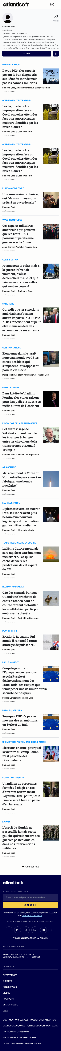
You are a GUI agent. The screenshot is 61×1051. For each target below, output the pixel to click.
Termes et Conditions (32, 915)
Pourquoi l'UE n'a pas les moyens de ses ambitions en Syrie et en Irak (20, 720)
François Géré (8, 87)
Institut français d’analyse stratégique (21, 39)
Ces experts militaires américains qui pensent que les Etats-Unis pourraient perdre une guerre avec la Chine (18, 234)
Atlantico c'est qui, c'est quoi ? (18, 954)
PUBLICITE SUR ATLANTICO (43, 1019)
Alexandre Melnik (26, 530)
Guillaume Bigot (25, 291)
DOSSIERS (7, 981)
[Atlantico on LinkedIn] (34, 929)
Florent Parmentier (25, 374)
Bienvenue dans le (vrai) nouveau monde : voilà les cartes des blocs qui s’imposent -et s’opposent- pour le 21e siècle (21, 362)
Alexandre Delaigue (25, 87)
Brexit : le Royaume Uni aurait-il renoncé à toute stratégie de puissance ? (19, 641)
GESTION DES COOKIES (14, 1025)
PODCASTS (8, 998)
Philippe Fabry (8, 374)
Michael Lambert (10, 697)
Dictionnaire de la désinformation (43, 48)
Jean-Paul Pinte (25, 131)
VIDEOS (6, 993)
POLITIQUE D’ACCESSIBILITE (16, 1031)
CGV (5, 1019)
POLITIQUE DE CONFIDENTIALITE (42, 1025)
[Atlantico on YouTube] (52, 930)
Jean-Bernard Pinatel (12, 247)
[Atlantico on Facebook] (26, 929)
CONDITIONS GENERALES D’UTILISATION (22, 1043)
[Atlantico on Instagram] (43, 930)
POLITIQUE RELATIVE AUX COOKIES (19, 1037)
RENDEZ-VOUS (10, 987)
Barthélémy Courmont (28, 618)
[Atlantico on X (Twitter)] (17, 929)
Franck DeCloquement (28, 454)
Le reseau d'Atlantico (13, 957)
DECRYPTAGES (10, 975)
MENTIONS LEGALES (18, 1019)
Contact (36, 957)
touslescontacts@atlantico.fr (30, 938)
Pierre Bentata (43, 87)
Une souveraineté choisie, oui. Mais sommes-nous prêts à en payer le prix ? (20, 198)
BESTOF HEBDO (10, 1004)
